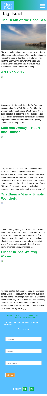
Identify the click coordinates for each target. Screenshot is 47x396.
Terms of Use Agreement (24, 318)
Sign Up (10, 375)
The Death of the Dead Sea (23, 20)
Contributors (32, 315)
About (9, 315)
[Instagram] (31, 389)
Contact (19, 315)
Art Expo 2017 (13, 72)
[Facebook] (24, 389)
